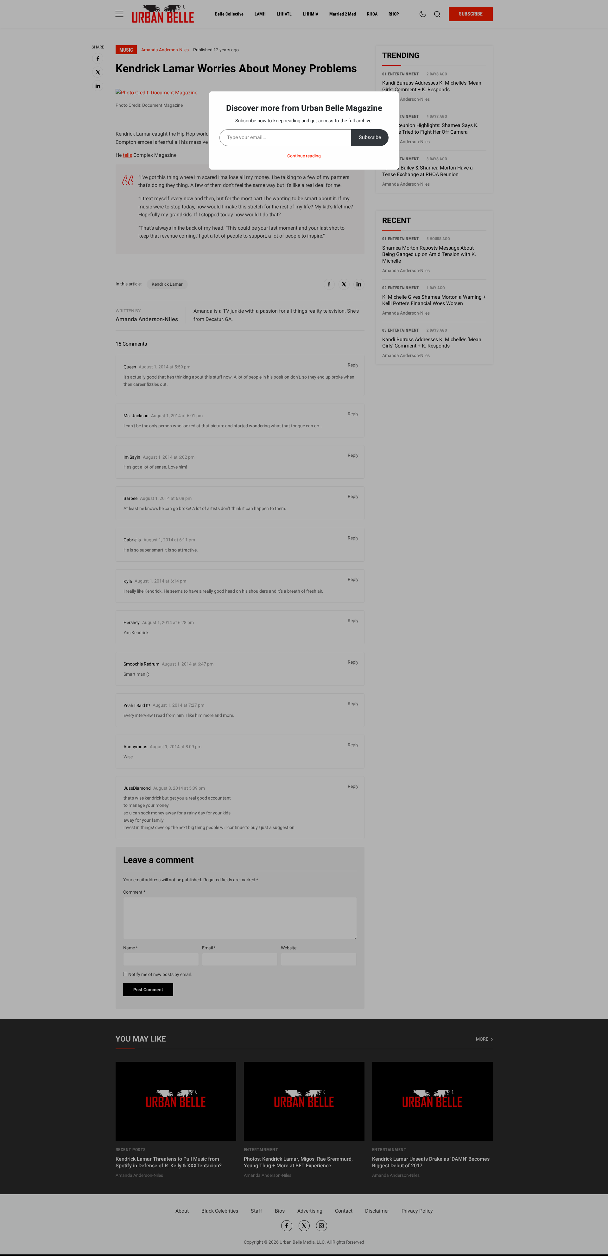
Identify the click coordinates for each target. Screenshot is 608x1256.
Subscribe (370, 137)
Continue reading (304, 155)
